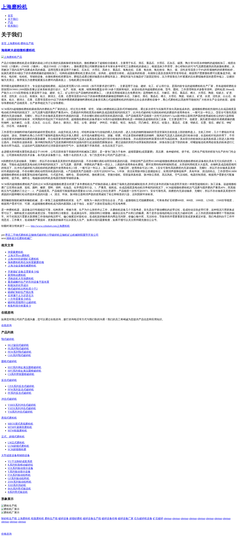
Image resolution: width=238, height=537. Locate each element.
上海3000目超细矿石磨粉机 (23, 258)
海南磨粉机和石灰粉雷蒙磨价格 (26, 262)
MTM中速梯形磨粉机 (20, 427)
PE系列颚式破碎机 (18, 348)
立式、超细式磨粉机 (13, 436)
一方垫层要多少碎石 (19, 299)
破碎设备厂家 (125, 518)
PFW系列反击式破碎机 (21, 389)
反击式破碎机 (9, 380)
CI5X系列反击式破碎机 (21, 386)
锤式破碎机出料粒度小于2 (23, 288)
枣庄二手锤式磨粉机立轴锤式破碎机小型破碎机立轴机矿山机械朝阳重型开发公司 (51, 234)
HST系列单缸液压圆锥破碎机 (24, 367)
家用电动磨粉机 (17, 275)
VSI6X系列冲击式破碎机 (22, 405)
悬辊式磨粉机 (9, 417)
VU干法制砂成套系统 (20, 461)
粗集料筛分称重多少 (19, 305)
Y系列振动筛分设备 (19, 471)
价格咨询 (6, 533)
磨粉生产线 (27, 43)
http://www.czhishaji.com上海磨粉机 (50, 226)
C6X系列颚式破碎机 (19, 355)
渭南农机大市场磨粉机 (21, 278)
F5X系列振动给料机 (19, 475)
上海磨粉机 (23, 518)
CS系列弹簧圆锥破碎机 (21, 374)
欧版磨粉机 (37, 518)
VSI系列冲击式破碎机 (20, 411)
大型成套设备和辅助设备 (15, 455)
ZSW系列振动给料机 (19, 481)
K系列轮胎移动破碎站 (20, 464)
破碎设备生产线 (92, 518)
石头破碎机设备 (143, 518)
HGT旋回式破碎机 (18, 345)
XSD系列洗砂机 (17, 485)
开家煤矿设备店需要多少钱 (23, 271)
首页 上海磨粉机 (10, 43)
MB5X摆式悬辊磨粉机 (20, 423)
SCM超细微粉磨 (17, 449)
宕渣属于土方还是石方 (21, 295)
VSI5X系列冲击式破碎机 (22, 408)
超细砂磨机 (75, 518)
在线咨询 (6, 325)
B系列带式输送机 (18, 492)
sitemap (168, 518)
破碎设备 (63, 518)
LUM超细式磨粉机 (18, 446)
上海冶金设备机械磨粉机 (22, 265)
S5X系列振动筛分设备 (20, 468)
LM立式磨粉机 (16, 442)
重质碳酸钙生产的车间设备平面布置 (28, 281)
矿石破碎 (158, 518)
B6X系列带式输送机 (19, 488)
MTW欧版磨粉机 (17, 430)
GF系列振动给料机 (18, 478)
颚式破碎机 (7, 339)
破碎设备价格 (109, 518)
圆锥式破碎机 (9, 361)
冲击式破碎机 (9, 399)
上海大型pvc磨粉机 (19, 255)
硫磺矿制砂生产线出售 (21, 292)
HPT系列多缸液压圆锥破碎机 (24, 370)
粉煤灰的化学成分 (18, 285)
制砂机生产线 (9, 518)
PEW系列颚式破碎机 (19, 352)
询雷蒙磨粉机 (15, 252)
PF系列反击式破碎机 (19, 393)
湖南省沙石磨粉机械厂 (19, 238)
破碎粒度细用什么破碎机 (22, 302)
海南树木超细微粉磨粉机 (18, 50)
